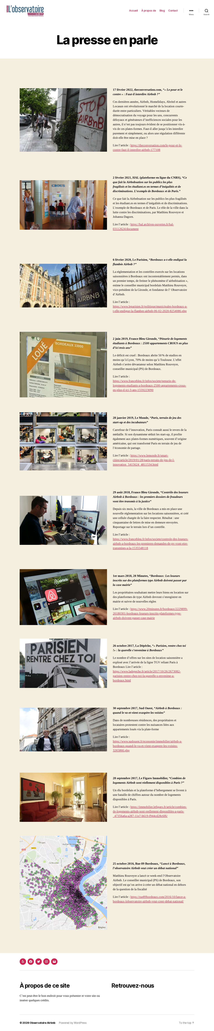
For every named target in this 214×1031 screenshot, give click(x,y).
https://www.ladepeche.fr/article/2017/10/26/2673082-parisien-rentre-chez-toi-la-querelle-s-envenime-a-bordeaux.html (147, 675)
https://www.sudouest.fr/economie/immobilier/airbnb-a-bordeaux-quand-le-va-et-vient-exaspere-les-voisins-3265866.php (147, 745)
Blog (162, 10)
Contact (173, 10)
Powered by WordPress (73, 1022)
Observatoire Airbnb (42, 1022)
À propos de (148, 10)
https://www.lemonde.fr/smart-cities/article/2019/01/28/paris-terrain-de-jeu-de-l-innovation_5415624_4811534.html (144, 460)
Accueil (133, 10)
